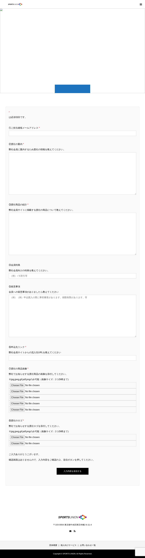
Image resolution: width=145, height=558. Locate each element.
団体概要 (53, 545)
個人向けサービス (68, 545)
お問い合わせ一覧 (88, 545)
